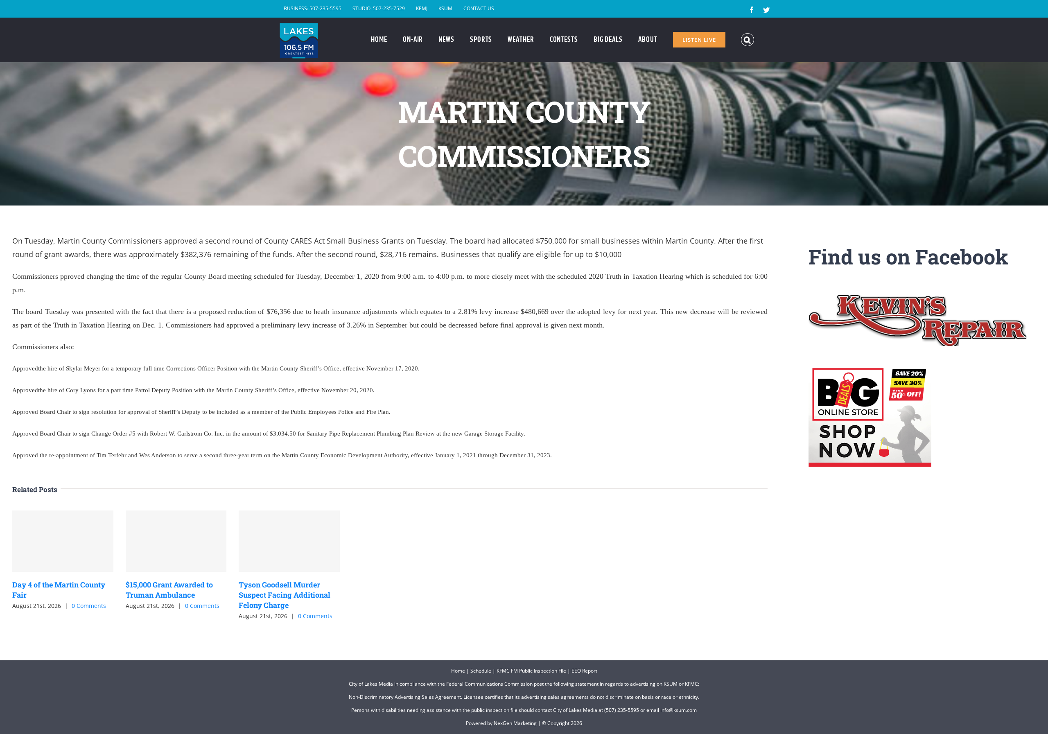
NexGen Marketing (515, 723)
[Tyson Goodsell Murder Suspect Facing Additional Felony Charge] (289, 541)
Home (458, 670)
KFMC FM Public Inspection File (531, 670)
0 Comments (89, 606)
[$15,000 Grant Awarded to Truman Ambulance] (176, 541)
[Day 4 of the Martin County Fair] (62, 541)
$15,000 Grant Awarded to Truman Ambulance (169, 590)
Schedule (480, 670)
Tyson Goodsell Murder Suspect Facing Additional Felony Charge (284, 595)
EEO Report (584, 670)
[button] (747, 40)
